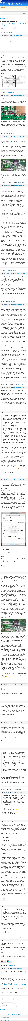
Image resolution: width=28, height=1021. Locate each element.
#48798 (9, 48)
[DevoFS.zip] (2, 566)
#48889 (9, 409)
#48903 (9, 681)
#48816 (9, 92)
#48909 (18, 789)
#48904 (18, 698)
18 (25, 23)
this (12, 688)
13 (12, 23)
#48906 (9, 719)
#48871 (9, 301)
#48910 (9, 818)
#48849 (9, 270)
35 (4, 25)
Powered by (10, 1014)
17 (23, 23)
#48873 (18, 384)
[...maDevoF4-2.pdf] (4, 899)
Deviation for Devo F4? (18, 35)
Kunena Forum (16, 1014)
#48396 (9, 32)
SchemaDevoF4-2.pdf (12, 839)
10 (3, 23)
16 (20, 23)
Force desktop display (4, 1020)
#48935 (18, 937)
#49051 (9, 965)
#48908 (9, 745)
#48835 (9, 133)
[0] (13, 81)
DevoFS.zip (10, 551)
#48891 (18, 476)
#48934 (9, 903)
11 (6, 23)
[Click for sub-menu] (1, 1)
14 (14, 23)
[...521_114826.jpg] (2, 961)
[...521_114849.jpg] (8, 961)
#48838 (18, 182)
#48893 (18, 569)
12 (9, 23)
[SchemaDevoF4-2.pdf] (2, 899)
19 (1, 25)
